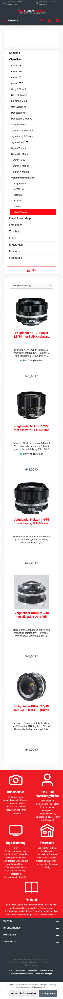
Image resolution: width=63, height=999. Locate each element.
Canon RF (16, 65)
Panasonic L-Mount (21, 118)
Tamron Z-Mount (20, 166)
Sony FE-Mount (19, 95)
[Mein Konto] (49, 20)
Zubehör (14, 231)
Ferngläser (15, 225)
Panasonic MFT (19, 112)
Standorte (9, 941)
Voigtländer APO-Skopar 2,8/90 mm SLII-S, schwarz (31, 334)
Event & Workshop (20, 218)
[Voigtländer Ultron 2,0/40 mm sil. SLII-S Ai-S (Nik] (31, 592)
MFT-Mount (19, 189)
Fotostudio (15, 257)
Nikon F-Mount (21, 212)
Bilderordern (16, 244)
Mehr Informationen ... (38, 987)
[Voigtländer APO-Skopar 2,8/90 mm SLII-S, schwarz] (31, 312)
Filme (12, 238)
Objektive (15, 59)
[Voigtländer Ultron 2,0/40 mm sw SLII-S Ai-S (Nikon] (31, 685)
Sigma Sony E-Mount (22, 130)
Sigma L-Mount (19, 124)
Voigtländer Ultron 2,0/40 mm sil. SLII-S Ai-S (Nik (31, 614)
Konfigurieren (48, 993)
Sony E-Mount (18, 89)
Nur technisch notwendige (23, 993)
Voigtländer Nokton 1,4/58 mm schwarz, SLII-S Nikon (31, 521)
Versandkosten (14, 962)
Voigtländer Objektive (23, 177)
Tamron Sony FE (19, 160)
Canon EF (16, 77)
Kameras (14, 52)
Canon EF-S (17, 83)
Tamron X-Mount (20, 171)
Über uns (14, 251)
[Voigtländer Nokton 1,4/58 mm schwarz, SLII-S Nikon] (31, 498)
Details (31, 383)
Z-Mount (17, 206)
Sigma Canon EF (19, 142)
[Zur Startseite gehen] (31, 11)
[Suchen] (41, 20)
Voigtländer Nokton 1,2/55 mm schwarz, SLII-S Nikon (31, 428)
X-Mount (18, 201)
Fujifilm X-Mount (19, 101)
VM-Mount (18, 195)
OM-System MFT (20, 107)
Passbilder (9, 934)
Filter (33, 270)
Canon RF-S (17, 71)
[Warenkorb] (57, 20)
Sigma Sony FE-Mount (22, 136)
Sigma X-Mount (19, 148)
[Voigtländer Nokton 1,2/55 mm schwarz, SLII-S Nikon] (31, 405)
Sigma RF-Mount (20, 154)
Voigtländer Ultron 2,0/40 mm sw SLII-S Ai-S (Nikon (31, 708)
